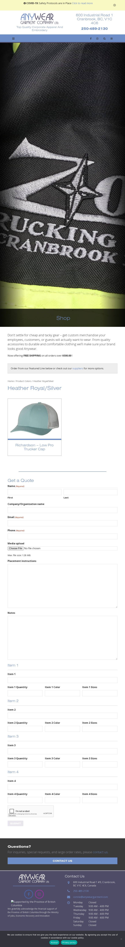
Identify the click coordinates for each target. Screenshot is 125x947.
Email (16, 517)
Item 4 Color (52, 794)
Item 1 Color (52, 687)
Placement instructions (22, 561)
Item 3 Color (52, 758)
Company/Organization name (26, 504)
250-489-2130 (94, 28)
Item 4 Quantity (17, 794)
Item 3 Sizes (89, 758)
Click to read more (82, 3)
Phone (16, 530)
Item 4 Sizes (89, 794)
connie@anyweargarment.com (90, 897)
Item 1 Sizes (89, 687)
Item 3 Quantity (17, 758)
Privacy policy (69, 942)
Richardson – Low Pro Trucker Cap (34, 447)
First (10, 497)
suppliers (77, 368)
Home (11, 381)
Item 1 (12, 674)
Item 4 (12, 781)
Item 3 (12, 745)
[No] (121, 938)
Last (66, 497)
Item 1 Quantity (17, 687)
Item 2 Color (52, 722)
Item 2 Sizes (89, 722)
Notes (11, 613)
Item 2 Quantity (17, 722)
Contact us (62, 860)
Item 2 (12, 709)
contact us (100, 852)
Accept (54, 942)
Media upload (16, 543)
